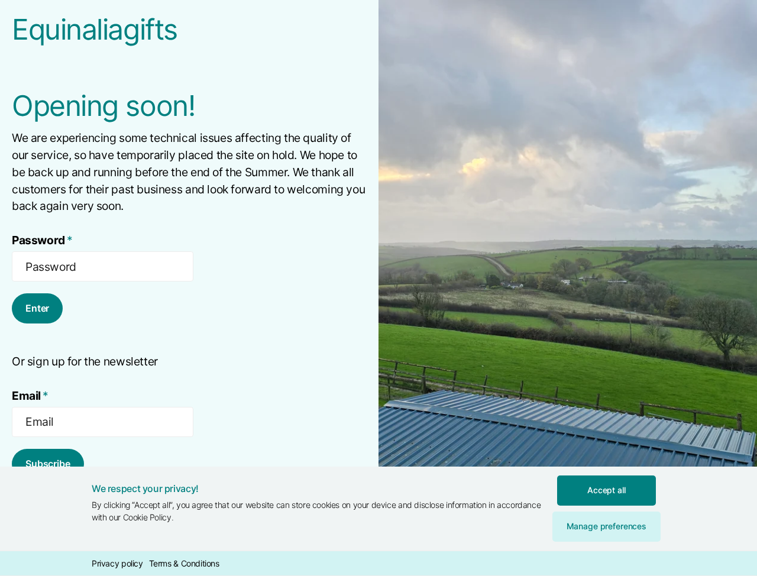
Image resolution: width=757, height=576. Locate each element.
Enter (37, 308)
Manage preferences (606, 526)
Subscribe (47, 464)
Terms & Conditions (184, 563)
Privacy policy (117, 563)
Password (42, 240)
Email (30, 396)
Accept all (606, 490)
